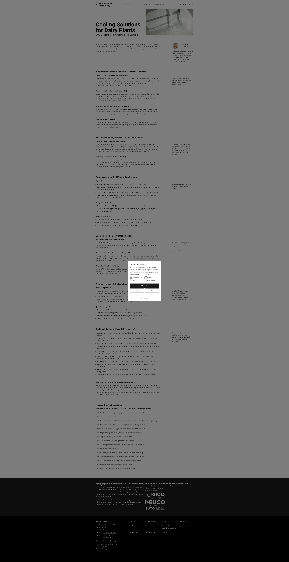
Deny (137, 290)
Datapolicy (146, 298)
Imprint (141, 298)
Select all (144, 285)
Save (152, 290)
